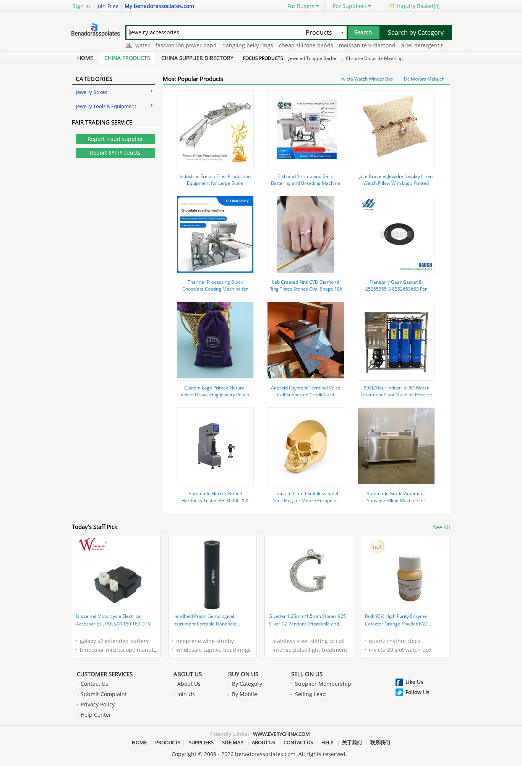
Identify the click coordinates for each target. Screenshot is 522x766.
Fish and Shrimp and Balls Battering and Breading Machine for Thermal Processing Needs (305, 183)
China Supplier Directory (197, 57)
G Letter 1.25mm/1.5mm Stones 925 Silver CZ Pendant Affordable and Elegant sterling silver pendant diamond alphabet (307, 620)
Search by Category (416, 32)
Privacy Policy (98, 704)
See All (441, 527)
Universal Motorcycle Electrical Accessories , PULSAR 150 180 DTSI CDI (113, 620)
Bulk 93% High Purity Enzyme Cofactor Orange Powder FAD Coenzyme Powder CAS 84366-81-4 (402, 620)
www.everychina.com (281, 733)
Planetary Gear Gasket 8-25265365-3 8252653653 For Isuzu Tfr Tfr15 (396, 289)
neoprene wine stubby (205, 641)
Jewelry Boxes (91, 92)
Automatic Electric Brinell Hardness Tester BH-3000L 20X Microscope (215, 500)
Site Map (232, 742)
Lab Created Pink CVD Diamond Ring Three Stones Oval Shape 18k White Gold (305, 289)
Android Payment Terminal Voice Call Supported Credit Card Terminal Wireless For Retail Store (305, 395)
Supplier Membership (323, 683)
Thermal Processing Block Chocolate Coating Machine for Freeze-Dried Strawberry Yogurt (215, 289)
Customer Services (105, 674)
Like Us (414, 681)
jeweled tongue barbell (314, 58)
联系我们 (380, 742)
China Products (127, 57)
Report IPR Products (115, 152)
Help (327, 742)
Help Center (96, 714)
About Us (187, 674)
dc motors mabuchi (425, 79)
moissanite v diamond (355, 45)
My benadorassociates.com (159, 6)
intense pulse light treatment (309, 649)
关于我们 (352, 742)
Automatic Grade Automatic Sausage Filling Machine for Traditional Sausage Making (396, 500)
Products (167, 742)
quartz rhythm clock (394, 641)
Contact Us (94, 683)
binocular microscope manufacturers (127, 649)
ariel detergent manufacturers (428, 45)
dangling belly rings (235, 45)
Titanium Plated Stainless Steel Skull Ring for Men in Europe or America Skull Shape (305, 500)
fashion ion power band (173, 45)
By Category (247, 683)
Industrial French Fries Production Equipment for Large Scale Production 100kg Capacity (215, 183)
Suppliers (201, 742)
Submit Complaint (104, 694)
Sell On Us (307, 674)
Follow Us (417, 692)
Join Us (186, 694)
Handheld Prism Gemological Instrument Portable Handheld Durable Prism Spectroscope (204, 620)
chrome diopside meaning (374, 58)
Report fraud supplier (115, 138)
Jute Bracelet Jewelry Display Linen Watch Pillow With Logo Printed (396, 179)
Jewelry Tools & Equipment (106, 106)
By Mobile (244, 694)
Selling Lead (310, 694)
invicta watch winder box (366, 79)
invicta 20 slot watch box (400, 649)
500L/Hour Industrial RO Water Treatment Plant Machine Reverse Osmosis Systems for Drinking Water (396, 398)
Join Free (107, 6)
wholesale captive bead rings (213, 649)
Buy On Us (243, 674)
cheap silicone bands (294, 45)
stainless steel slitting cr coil (308, 641)
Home (85, 57)
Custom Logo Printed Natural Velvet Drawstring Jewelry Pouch (215, 391)
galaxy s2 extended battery (114, 641)
